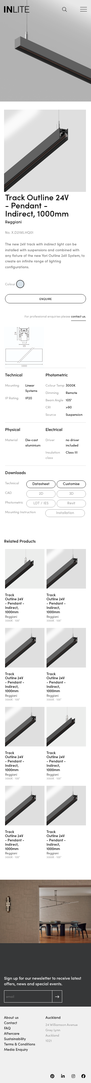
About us (11, 1017)
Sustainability (15, 1038)
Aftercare (11, 1033)
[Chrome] (20, 284)
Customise (71, 483)
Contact (10, 1022)
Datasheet (41, 483)
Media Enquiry (16, 1049)
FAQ (7, 1028)
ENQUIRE (45, 299)
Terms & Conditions (19, 1044)
